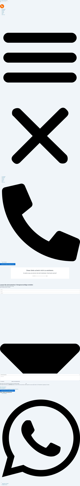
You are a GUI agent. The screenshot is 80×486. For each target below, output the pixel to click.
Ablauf (3, 12)
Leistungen (3, 9)
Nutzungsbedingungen (30, 383)
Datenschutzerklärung (22, 383)
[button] (40, 96)
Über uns (3, 14)
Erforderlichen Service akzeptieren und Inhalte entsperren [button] (9, 389)
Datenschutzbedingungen (7, 381)
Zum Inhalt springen (3, 0)
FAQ (2, 13)
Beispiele (3, 10)
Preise (3, 11)
